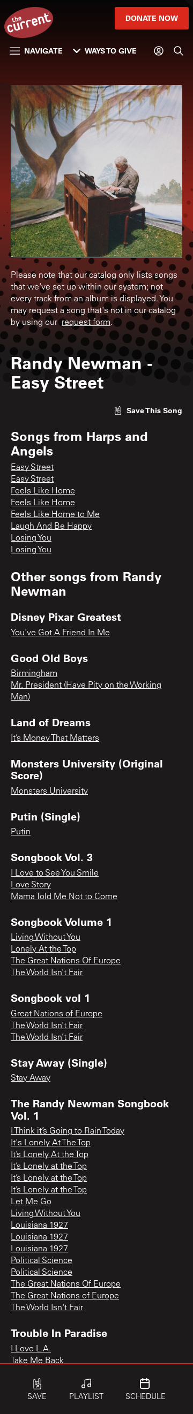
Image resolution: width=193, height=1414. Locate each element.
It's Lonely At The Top (51, 1143)
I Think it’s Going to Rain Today (67, 1131)
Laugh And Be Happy (51, 526)
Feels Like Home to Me (55, 515)
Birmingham (34, 674)
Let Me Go (31, 1202)
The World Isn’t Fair (47, 973)
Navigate (43, 50)
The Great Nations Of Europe (66, 961)
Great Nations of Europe (56, 1014)
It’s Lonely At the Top (49, 1155)
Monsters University (49, 791)
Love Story (31, 885)
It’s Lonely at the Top (49, 1166)
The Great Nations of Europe (65, 1296)
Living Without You (45, 937)
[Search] (178, 50)
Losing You (31, 538)
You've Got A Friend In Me (60, 633)
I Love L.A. (31, 1349)
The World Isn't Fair (47, 1308)
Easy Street (32, 467)
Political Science (41, 1261)
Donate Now (151, 18)
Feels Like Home (43, 491)
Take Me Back (37, 1361)
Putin (21, 832)
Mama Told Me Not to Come (64, 897)
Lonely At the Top (43, 949)
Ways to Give (111, 50)
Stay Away (30, 1078)
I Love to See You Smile (55, 873)
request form (86, 322)
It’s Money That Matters (55, 738)
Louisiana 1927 (39, 1225)
